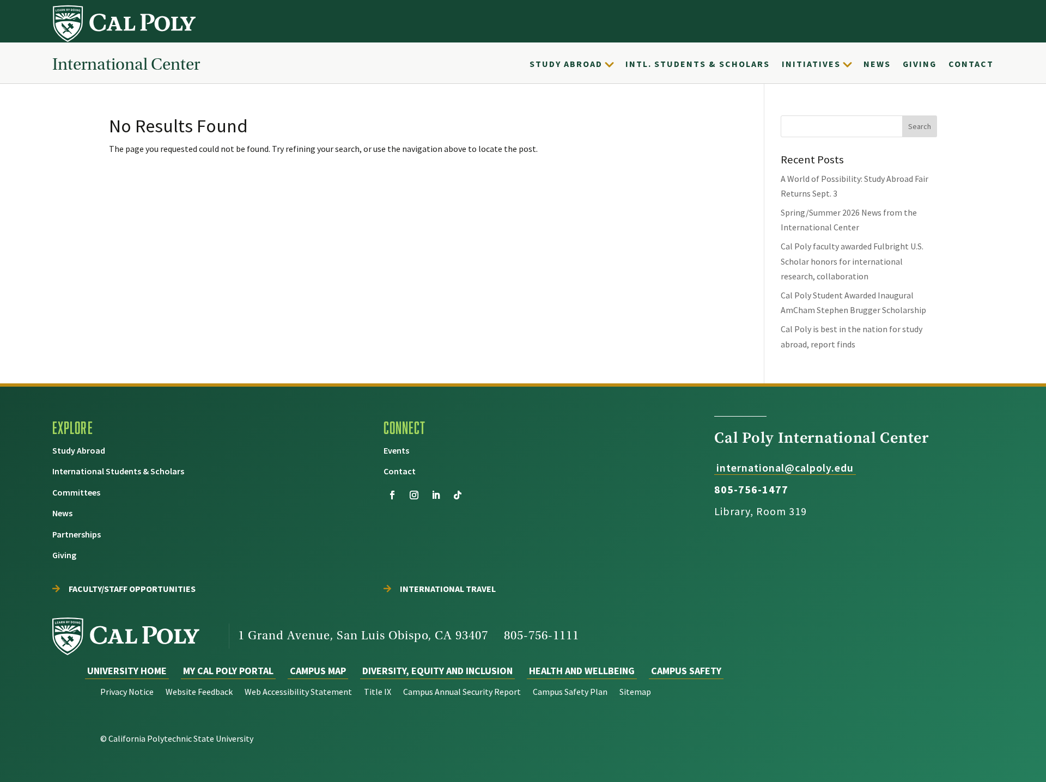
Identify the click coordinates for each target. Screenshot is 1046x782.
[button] (919, 126)
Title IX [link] (377, 692)
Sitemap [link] (635, 692)
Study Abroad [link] (566, 63)
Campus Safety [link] (686, 670)
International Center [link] (126, 64)
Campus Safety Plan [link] (570, 692)
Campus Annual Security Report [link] (462, 692)
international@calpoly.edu (785, 467)
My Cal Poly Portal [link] (228, 670)
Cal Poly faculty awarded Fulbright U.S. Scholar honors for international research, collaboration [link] (852, 261)
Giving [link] (919, 63)
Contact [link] (971, 63)
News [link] (877, 63)
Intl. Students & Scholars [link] (697, 63)
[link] (125, 23)
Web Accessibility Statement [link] (298, 692)
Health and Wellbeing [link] (582, 670)
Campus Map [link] (318, 670)
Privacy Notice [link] (127, 692)
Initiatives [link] (811, 63)
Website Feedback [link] (199, 692)
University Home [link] (127, 670)
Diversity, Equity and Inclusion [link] (437, 670)
